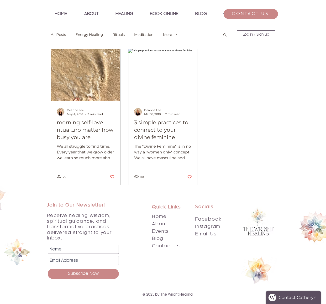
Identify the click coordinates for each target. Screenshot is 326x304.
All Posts (58, 35)
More (167, 35)
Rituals (118, 35)
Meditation (143, 35)
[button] (124, 14)
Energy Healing (89, 35)
